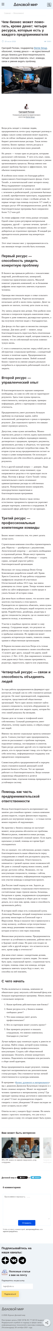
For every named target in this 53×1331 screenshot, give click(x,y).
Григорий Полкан (26, 111)
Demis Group (40, 47)
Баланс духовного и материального (32, 1082)
